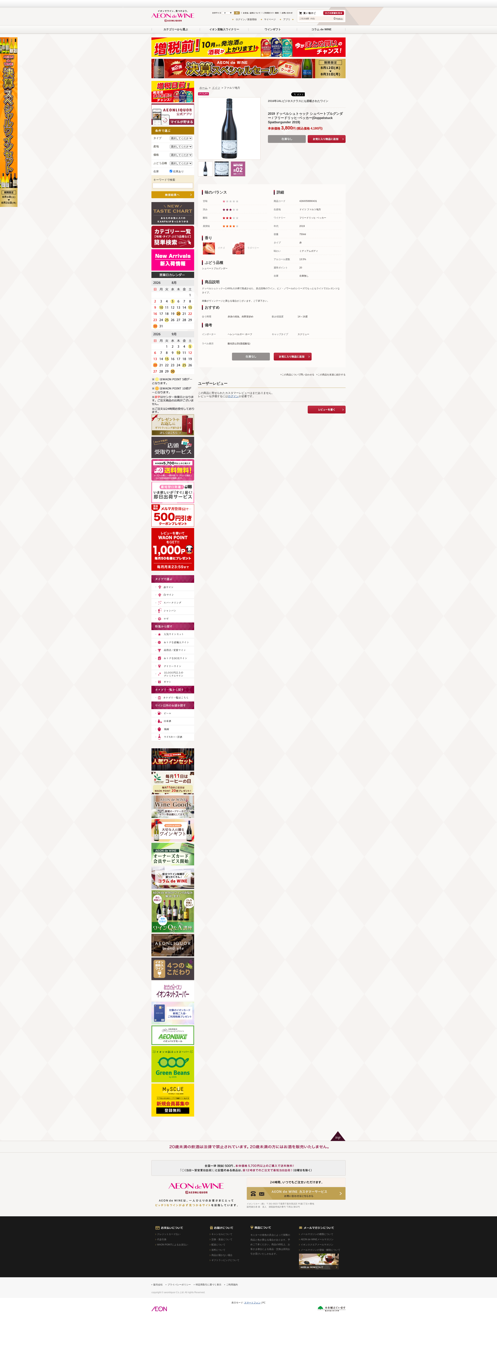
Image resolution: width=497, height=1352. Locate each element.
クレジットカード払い (168, 1234)
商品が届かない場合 (221, 1255)
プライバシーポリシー (179, 1284)
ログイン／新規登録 (246, 19)
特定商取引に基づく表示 (208, 1284)
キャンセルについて (221, 1234)
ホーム (203, 87)
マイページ (270, 19)
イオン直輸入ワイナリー (224, 29)
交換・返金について (221, 1239)
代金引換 (161, 1239)
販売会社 (158, 1284)
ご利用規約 (232, 1284)
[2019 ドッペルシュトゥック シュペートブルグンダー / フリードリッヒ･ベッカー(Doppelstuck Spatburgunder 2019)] (205, 163)
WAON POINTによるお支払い (172, 1244)
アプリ (286, 19)
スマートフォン (252, 1302)
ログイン (233, 396)
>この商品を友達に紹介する (331, 374)
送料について (218, 1250)
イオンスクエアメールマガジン (317, 1244)
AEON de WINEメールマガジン (317, 1239)
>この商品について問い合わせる (297, 374)
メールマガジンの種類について (317, 1234)
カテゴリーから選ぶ (175, 29)
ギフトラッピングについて (225, 1260)
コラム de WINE (321, 29)
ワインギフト (273, 29)
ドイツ (216, 87)
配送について (218, 1244)
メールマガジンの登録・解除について (320, 1250)
